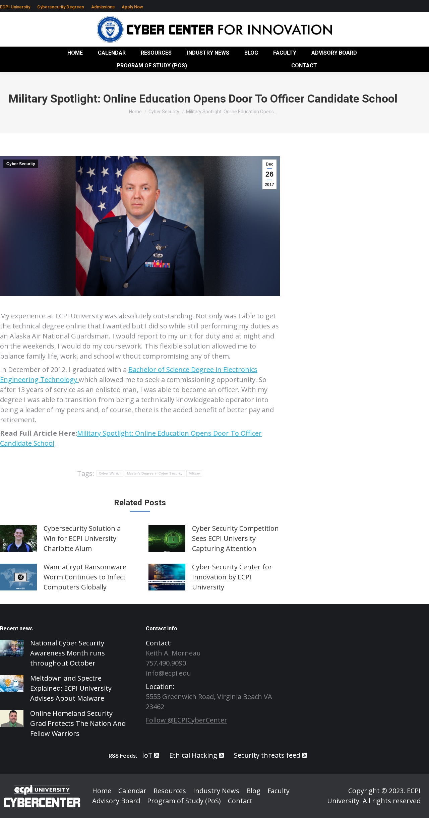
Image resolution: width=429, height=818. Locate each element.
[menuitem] (15, 7)
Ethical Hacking (193, 755)
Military (194, 473)
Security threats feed (267, 755)
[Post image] (18, 538)
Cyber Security (20, 164)
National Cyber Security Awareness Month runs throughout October (67, 653)
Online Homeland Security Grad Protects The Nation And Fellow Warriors (78, 723)
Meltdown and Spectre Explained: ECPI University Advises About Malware (71, 688)
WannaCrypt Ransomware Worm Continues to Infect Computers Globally (85, 576)
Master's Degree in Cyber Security (155, 473)
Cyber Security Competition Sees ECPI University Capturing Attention (235, 538)
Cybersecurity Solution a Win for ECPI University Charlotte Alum (82, 538)
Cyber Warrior (110, 473)
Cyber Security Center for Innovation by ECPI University (232, 576)
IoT (147, 755)
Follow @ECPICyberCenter (186, 720)
